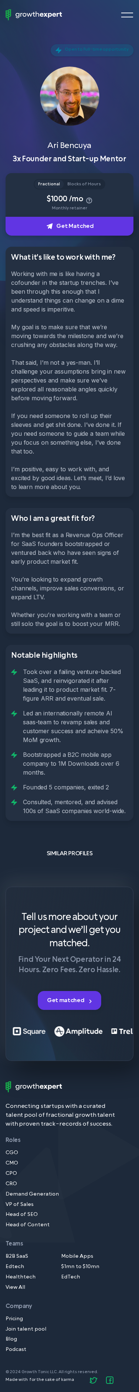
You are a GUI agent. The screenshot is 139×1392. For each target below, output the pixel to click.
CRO (11, 1183)
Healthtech (21, 1277)
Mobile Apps (77, 1256)
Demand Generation (32, 1194)
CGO (12, 1152)
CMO (12, 1163)
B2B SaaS (17, 1256)
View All (15, 1287)
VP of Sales (19, 1204)
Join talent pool (26, 1329)
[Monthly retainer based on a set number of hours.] (88, 199)
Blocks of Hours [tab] (84, 184)
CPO (11, 1173)
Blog (11, 1339)
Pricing (14, 1318)
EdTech (70, 1277)
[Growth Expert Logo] (34, 14)
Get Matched (75, 226)
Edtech (15, 1266)
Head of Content (28, 1224)
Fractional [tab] (49, 184)
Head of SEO (22, 1214)
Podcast (16, 1349)
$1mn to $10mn (80, 1266)
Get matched (66, 1000)
